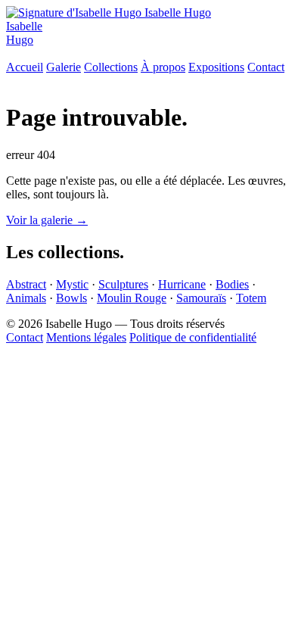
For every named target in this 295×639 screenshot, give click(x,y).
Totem (251, 297)
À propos (163, 67)
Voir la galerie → (47, 220)
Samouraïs (201, 297)
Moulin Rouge (131, 297)
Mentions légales (86, 337)
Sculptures (123, 284)
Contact (265, 67)
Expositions (216, 67)
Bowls (71, 297)
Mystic (72, 284)
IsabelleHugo (24, 33)
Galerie (63, 67)
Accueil (24, 67)
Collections (111, 67)
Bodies (232, 284)
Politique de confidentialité (192, 337)
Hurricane (182, 284)
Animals (26, 297)
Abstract (26, 284)
